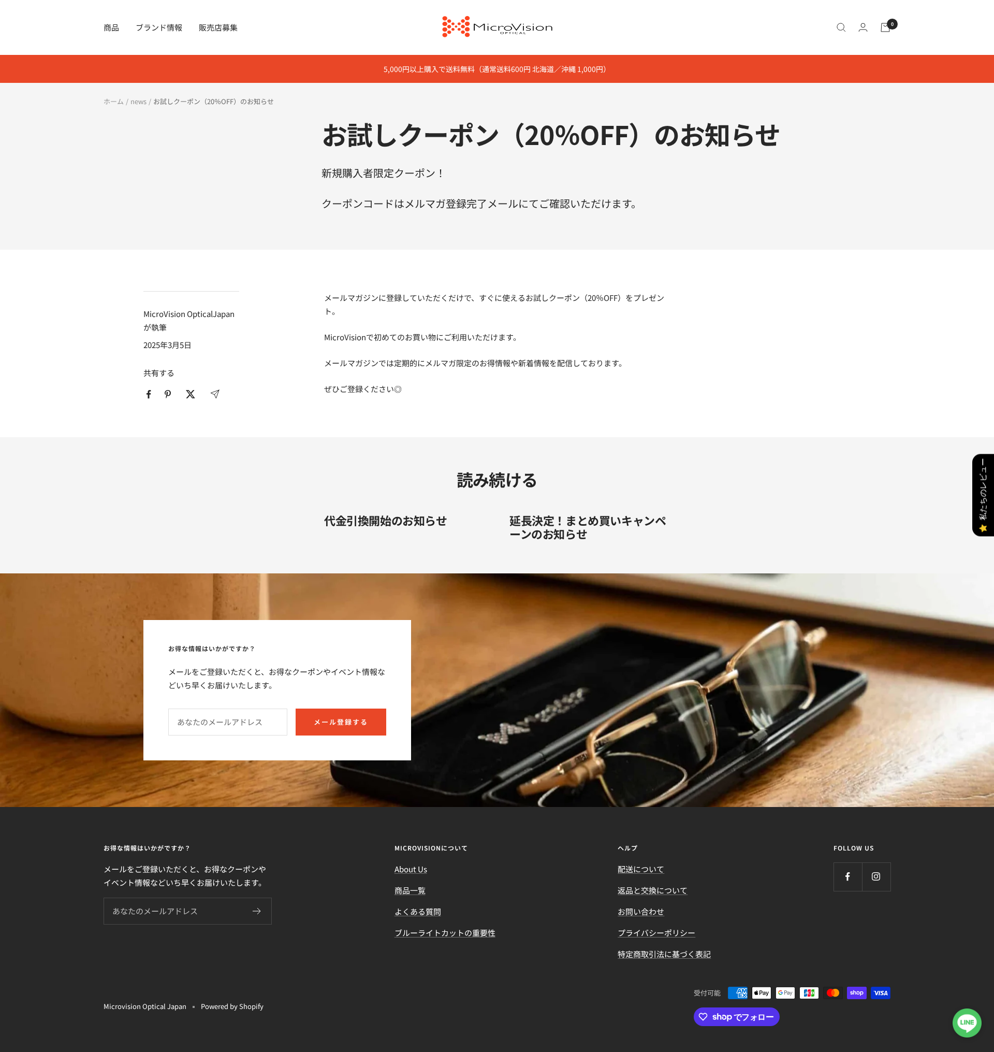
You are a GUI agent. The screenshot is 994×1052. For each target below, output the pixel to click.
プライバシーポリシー (656, 932)
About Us (410, 868)
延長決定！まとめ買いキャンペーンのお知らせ (587, 527)
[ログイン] (863, 27)
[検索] (841, 27)
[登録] (257, 911)
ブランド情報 (159, 27)
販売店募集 (218, 27)
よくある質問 (417, 911)
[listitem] (149, 394)
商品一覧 (410, 890)
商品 (111, 27)
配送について (641, 868)
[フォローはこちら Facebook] (848, 876)
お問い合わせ (641, 911)
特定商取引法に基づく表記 (664, 953)
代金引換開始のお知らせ (385, 520)
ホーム (114, 101)
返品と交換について (653, 890)
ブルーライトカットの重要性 (444, 932)
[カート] (885, 27)
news (138, 101)
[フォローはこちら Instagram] (876, 876)
